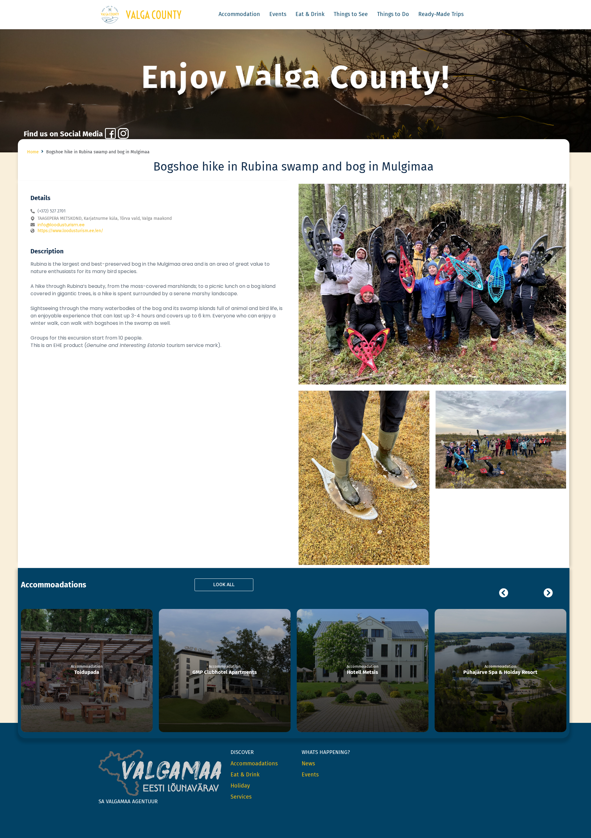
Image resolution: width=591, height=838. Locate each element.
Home (33, 152)
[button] (295, 78)
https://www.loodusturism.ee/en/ (70, 230)
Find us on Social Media (63, 134)
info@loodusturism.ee (61, 225)
